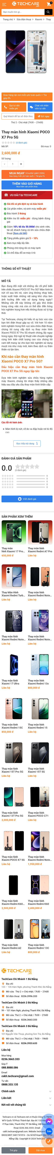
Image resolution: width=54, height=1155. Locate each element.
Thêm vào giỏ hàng (27, 185)
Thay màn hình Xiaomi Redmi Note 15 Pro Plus (39, 594)
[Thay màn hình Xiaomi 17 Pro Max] (14, 532)
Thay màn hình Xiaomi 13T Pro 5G (12, 814)
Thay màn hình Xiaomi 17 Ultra (10, 682)
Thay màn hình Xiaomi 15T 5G (36, 770)
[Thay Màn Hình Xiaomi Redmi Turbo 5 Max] (14, 576)
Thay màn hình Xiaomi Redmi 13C (38, 946)
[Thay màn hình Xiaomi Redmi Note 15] (40, 620)
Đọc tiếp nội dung (25, 443)
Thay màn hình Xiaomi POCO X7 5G (13, 858)
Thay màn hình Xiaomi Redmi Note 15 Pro (13, 638)
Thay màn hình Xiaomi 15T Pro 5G (12, 770)
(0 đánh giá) (21, 143)
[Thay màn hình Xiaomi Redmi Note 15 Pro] (14, 620)
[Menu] (5, 4)
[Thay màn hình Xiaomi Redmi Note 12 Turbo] (40, 841)
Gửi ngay (45, 116)
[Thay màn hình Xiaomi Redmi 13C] (40, 929)
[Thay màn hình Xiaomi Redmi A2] (14, 929)
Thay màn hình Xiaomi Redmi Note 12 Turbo (39, 858)
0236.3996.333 (29, 996)
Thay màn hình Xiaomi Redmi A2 (11, 946)
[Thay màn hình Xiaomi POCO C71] (40, 797)
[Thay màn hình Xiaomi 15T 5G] (40, 753)
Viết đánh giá (29, 499)
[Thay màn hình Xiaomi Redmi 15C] (14, 709)
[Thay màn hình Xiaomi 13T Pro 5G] (14, 797)
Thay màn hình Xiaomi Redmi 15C (12, 726)
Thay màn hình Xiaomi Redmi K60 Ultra (12, 903)
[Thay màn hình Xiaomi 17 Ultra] (14, 665)
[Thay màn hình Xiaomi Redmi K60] (40, 885)
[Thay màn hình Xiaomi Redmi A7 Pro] (40, 532)
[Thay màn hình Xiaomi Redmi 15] (40, 709)
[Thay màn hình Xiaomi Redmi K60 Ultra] (14, 885)
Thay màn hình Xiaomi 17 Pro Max (12, 550)
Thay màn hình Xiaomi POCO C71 (38, 814)
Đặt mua (40, 1150)
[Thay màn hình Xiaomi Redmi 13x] (40, 665)
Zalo (49, 1131)
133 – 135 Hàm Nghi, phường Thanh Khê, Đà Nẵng (26, 987)
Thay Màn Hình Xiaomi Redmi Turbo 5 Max (13, 594)
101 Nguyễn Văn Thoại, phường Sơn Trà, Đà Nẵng (26, 1034)
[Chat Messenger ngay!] (49, 1121)
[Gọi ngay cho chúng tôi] (49, 1141)
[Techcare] (25, 4)
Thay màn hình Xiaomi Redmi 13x (38, 682)
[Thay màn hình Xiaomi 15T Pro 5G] (14, 753)
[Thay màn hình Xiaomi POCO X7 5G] (14, 841)
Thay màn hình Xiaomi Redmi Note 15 (39, 638)
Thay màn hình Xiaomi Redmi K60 (38, 902)
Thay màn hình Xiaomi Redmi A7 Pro (40, 550)
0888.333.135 (10, 1084)
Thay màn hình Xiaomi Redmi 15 (37, 726)
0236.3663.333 (29, 1019)
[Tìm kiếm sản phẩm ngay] (48, 12)
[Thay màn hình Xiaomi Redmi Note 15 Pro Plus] (40, 576)
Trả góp (13, 1150)
